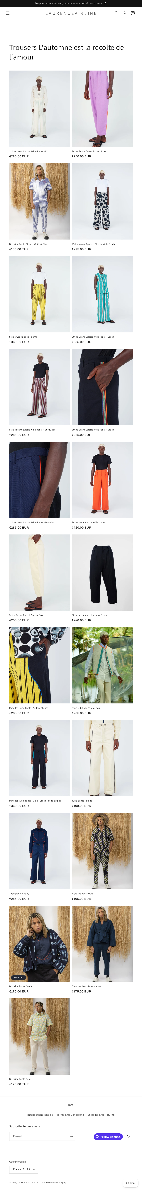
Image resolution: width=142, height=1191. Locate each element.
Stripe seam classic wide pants (88, 522)
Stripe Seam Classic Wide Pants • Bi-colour (32, 522)
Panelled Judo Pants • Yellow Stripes (28, 708)
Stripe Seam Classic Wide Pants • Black (93, 429)
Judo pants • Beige (82, 800)
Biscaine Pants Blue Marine (86, 986)
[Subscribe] (71, 1136)
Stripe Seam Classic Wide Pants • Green (93, 336)
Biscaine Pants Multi (83, 893)
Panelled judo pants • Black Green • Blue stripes (35, 800)
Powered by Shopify (56, 1182)
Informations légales (40, 1114)
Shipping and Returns (101, 1114)
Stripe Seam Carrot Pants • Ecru (26, 615)
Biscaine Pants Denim (21, 986)
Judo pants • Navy (19, 893)
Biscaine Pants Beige (20, 1079)
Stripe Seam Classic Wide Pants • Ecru (29, 151)
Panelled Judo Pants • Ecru (86, 708)
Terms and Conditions (70, 1114)
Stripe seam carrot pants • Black (89, 615)
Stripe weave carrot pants (23, 336)
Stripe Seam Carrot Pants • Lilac (89, 151)
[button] (8, 13)
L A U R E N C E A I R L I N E (31, 1182)
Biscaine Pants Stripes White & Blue (28, 244)
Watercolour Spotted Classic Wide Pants (93, 244)
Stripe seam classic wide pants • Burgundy (32, 429)
